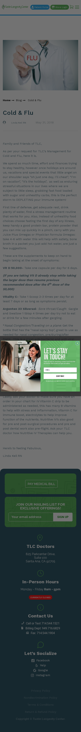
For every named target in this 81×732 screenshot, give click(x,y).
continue (60, 376)
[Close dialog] (77, 343)
